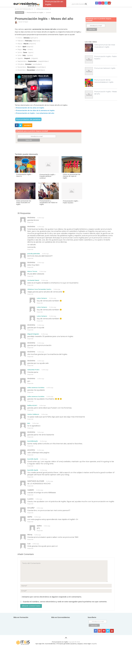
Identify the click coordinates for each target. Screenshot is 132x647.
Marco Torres (32, 271)
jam (28, 423)
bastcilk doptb (32, 459)
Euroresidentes (50, 643)
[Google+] (100, 631)
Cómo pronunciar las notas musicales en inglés (23, 202)
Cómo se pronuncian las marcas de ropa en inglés (71, 176)
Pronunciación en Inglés (60, 642)
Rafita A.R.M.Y (32, 405)
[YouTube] (109, 3)
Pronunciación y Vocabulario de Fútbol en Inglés (48, 202)
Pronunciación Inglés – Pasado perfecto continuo (48, 176)
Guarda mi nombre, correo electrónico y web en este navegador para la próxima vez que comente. (65, 602)
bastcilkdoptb (32, 441)
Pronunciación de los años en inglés (30, 108)
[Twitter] (106, 3)
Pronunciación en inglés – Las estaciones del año (35, 113)
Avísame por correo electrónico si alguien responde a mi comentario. (52, 597)
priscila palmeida (33, 253)
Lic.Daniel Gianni (33, 280)
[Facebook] (96, 3)
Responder (30, 222)
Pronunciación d (22, 110)
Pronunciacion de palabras (28, 119)
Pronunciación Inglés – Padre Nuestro (71, 202)
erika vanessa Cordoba (35, 387)
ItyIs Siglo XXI (39, 643)
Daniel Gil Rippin (23, 22)
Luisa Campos (42, 298)
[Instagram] (99, 3)
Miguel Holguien (33, 334)
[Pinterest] (102, 3)
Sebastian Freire (33, 369)
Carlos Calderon (33, 414)
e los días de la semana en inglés (42, 110)
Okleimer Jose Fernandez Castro (39, 289)
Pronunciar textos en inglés (104, 68)
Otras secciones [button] (42, 9)
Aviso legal (87, 643)
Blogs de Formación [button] (23, 9)
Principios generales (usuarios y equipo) (70, 643)
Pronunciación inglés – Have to (24, 175)
